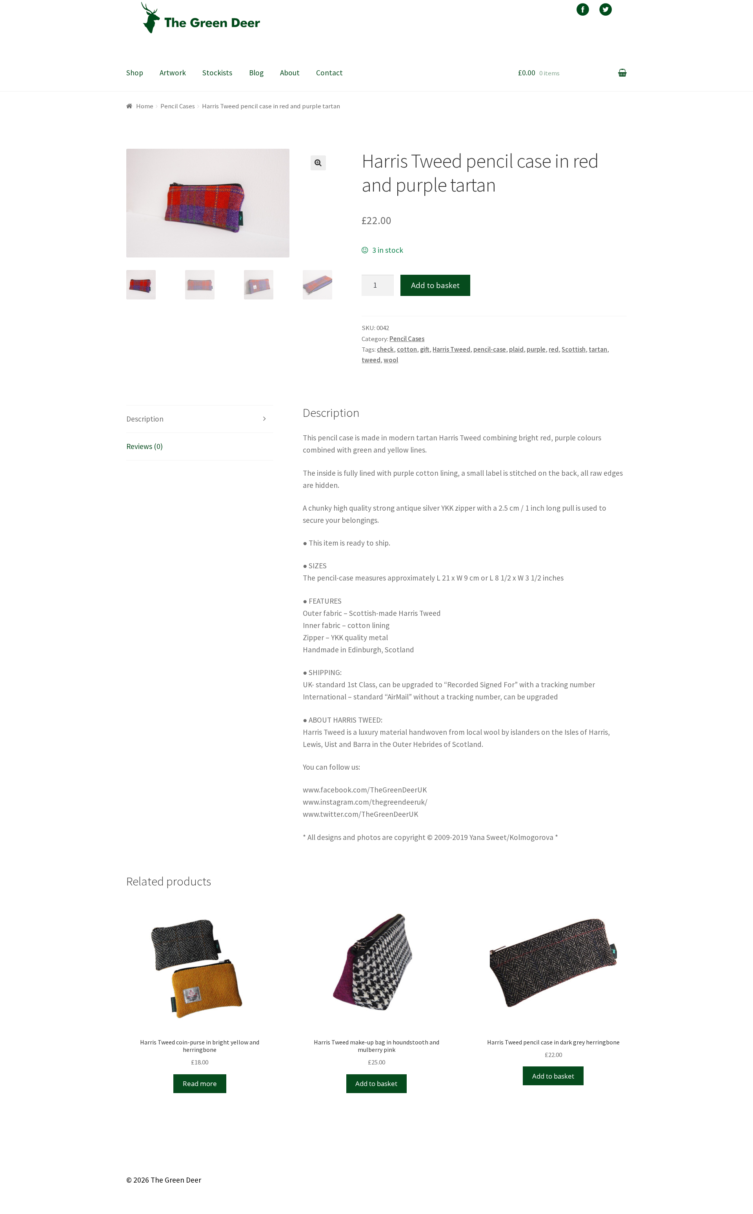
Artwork (173, 72)
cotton (407, 349)
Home (144, 106)
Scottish (574, 349)
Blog (256, 72)
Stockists (217, 72)
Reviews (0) (144, 446)
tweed (371, 360)
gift (424, 349)
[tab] (200, 419)
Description (145, 419)
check (385, 349)
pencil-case (489, 349)
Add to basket (435, 285)
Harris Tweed (451, 349)
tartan (598, 349)
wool (391, 360)
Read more (200, 1083)
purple (536, 349)
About (290, 72)
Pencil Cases (177, 106)
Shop (134, 72)
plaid (516, 349)
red (553, 349)
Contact (329, 72)
